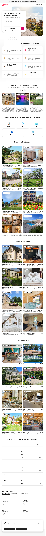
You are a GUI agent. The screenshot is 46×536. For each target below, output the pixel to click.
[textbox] (9, 25)
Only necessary (21, 529)
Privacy (21, 534)
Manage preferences (33, 529)
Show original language (31, 1)
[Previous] (20, 90)
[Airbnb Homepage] (5, 4)
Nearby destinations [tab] (6, 493)
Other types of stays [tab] (15, 493)
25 (8, 41)
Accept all (9, 529)
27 (12, 41)
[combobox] (14, 21)
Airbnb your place (38, 4)
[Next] (25, 90)
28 (14, 41)
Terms (24, 534)
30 (19, 41)
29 (16, 41)
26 (10, 41)
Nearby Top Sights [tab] (24, 493)
